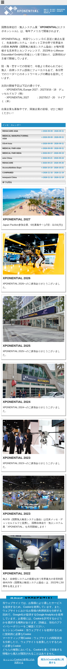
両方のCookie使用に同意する (52, 661)
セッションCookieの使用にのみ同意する (19, 661)
